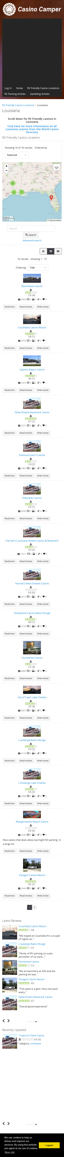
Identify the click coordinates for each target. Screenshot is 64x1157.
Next (8, 1020)
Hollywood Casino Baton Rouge (32, 613)
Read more (10, 306)
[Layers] (56, 167)
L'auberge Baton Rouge (32, 740)
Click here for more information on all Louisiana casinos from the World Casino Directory (32, 129)
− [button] (6, 170)
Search (32, 235)
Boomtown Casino (32, 286)
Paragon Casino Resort (32, 875)
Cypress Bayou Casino (32, 369)
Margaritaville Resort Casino (32, 821)
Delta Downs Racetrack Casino (32, 412)
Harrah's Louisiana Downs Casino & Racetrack (32, 540)
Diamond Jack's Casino (32, 455)
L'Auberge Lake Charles (32, 783)
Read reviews (26, 306)
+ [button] (6, 166)
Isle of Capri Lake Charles (32, 697)
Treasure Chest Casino (31, 1035)
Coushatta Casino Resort (32, 327)
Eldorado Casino (32, 498)
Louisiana (35, 1043)
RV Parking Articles (15, 94)
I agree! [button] (49, 1145)
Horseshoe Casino (32, 657)
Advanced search (32, 240)
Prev (4, 1020)
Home (19, 88)
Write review (43, 306)
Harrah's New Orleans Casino (32, 583)
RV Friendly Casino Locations (43, 88)
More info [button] (10, 1152)
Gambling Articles (40, 94)
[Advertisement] (32, 52)
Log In (8, 88)
